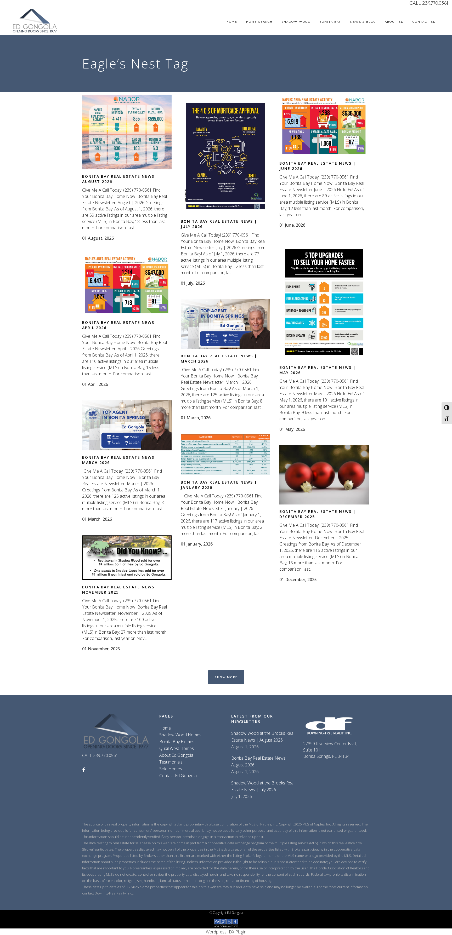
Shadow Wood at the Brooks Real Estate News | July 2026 (262, 786)
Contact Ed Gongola (178, 775)
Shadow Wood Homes (180, 735)
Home (165, 728)
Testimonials (171, 762)
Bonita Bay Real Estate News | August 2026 (260, 761)
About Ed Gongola (176, 755)
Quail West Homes (176, 748)
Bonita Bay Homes (176, 741)
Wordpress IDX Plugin (226, 932)
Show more (226, 677)
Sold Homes (170, 769)
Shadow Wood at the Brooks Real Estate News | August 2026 (262, 736)
